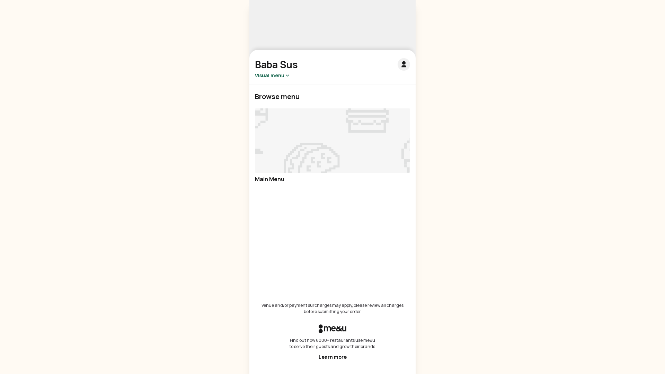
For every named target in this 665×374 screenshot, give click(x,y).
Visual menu (269, 75)
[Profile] (404, 64)
